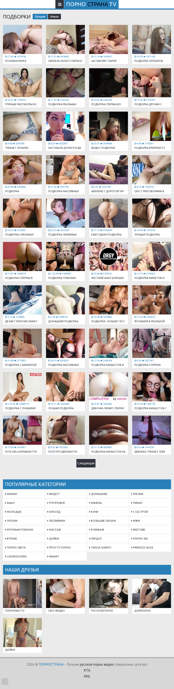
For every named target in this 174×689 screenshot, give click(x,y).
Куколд (54, 511)
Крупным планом (19, 529)
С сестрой (140, 511)
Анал (10, 502)
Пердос (96, 538)
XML (87, 676)
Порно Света (16, 547)
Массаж (54, 529)
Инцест (54, 493)
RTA (87, 670)
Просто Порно (59, 547)
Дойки (53, 538)
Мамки (11, 493)
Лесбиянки (56, 520)
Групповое (56, 502)
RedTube (138, 529)
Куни (94, 511)
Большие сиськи (103, 520)
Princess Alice (142, 547)
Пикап (137, 502)
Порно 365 (140, 538)
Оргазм (11, 520)
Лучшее (40, 16)
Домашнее (98, 493)
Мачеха (96, 502)
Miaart (53, 556)
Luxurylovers (16, 556)
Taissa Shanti (100, 547)
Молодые (13, 511)
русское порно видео (97, 664)
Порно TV (91, 4)
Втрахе (11, 538)
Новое (54, 16)
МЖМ (136, 520)
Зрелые (137, 493)
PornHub (97, 529)
